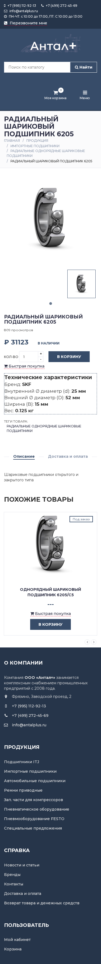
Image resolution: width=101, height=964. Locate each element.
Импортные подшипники (35, 146)
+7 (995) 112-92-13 (21, 6)
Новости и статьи (21, 865)
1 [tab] (50, 303)
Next (93, 642)
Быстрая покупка (26, 366)
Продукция (37, 140)
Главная (12, 140)
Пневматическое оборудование (36, 809)
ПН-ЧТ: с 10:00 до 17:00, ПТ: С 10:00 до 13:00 (45, 16)
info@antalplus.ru (23, 11)
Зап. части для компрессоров (33, 799)
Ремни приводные (23, 790)
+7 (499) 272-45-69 (61, 6)
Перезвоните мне (28, 23)
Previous (87, 642)
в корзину (50, 624)
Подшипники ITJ (21, 761)
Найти (85, 67)
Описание (24, 456)
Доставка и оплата (68, 456)
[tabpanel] (81, 284)
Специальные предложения (33, 828)
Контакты (13, 884)
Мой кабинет (17, 939)
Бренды (12, 874)
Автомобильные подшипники (34, 780)
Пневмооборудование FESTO (34, 818)
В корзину (69, 356)
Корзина (13, 949)
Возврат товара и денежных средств (41, 903)
